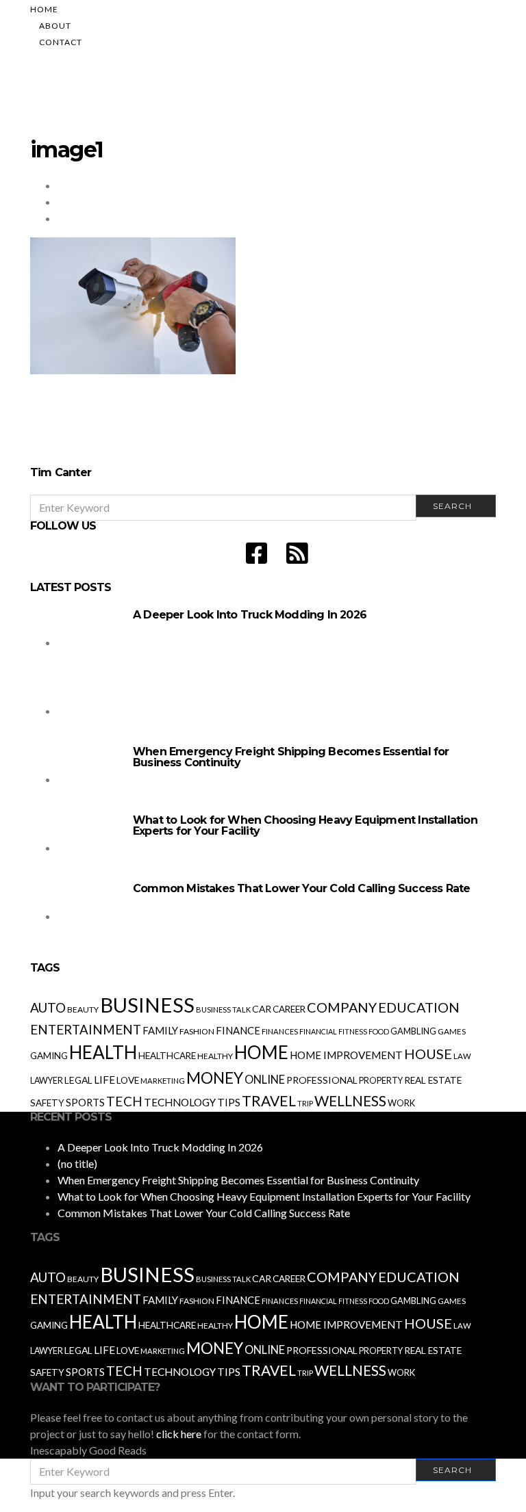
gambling (413, 1031)
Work (401, 1102)
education (419, 1007)
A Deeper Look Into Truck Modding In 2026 (249, 614)
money (214, 1077)
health (103, 1052)
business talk (223, 1009)
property (381, 1081)
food (378, 1031)
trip (305, 1103)
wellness (350, 1100)
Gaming (49, 1055)
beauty (83, 1009)
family (160, 1030)
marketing (162, 1080)
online (265, 1079)
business (147, 1005)
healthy (215, 1056)
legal (78, 1080)
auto (48, 1007)
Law (462, 1056)
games (452, 1031)
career (289, 1009)
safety (47, 1102)
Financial (318, 1031)
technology (180, 1102)
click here (178, 1433)
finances (280, 1031)
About (55, 26)
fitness (352, 1031)
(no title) (77, 1163)
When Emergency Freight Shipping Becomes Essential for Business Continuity (291, 757)
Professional (322, 1080)
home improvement (346, 1055)
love (127, 1080)
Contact (60, 42)
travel (269, 1101)
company (342, 1007)
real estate (433, 1080)
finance (238, 1030)
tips (228, 1102)
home (261, 1052)
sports (85, 1102)
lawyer (46, 1081)
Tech (124, 1101)
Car (261, 1009)
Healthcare (167, 1055)
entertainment (85, 1029)
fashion (196, 1031)
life (104, 1079)
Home (44, 9)
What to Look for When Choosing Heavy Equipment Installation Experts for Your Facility (305, 825)
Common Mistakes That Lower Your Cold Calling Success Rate (301, 888)
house (428, 1053)
